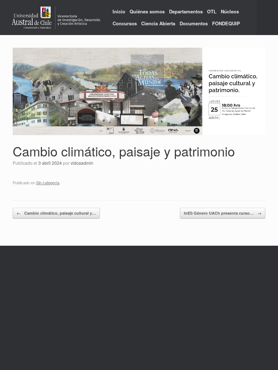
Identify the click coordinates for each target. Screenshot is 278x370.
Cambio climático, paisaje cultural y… (56, 213)
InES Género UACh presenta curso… (222, 213)
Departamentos (186, 11)
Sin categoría (47, 182)
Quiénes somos (147, 11)
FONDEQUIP (226, 23)
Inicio (119, 11)
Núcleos (230, 11)
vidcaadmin (82, 163)
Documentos (194, 23)
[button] (267, 17)
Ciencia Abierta (158, 23)
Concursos (125, 23)
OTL (211, 11)
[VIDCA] (56, 17)
